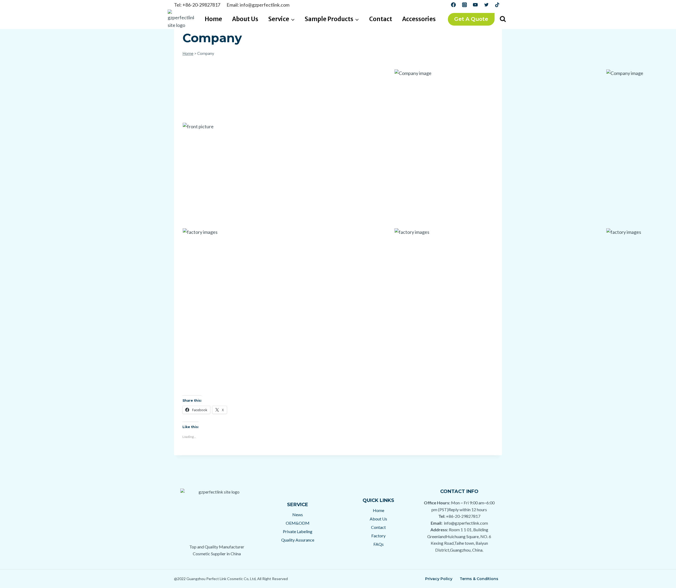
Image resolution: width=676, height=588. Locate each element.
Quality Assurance (297, 539)
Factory (378, 535)
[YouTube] (475, 5)
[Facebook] (453, 5)
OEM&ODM (297, 522)
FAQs (378, 544)
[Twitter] (486, 5)
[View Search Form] (502, 19)
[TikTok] (497, 5)
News (297, 514)
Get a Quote (471, 19)
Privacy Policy (438, 578)
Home (213, 19)
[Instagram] (464, 5)
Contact (380, 19)
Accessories (419, 19)
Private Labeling (297, 531)
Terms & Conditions (479, 578)
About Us (245, 19)
